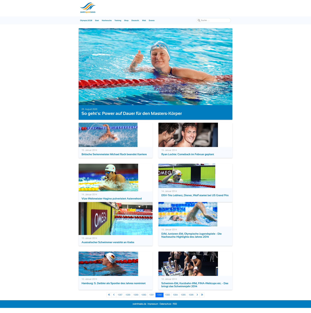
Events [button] (152, 20)
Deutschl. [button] (135, 20)
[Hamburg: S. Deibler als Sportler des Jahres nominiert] (108, 264)
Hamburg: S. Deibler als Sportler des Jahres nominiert (114, 283)
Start (97, 20)
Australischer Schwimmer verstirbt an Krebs (108, 242)
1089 (135, 295)
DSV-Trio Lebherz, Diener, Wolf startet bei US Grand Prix (195, 195)
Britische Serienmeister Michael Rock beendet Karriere (114, 154)
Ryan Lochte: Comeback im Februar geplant (187, 154)
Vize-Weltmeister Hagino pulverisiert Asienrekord (112, 198)
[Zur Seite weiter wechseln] (197, 295)
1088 (127, 295)
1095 (183, 295)
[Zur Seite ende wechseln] (202, 295)
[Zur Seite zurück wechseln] (114, 295)
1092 (159, 295)
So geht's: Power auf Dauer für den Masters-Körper (132, 113)
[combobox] (213, 20)
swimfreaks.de (139, 304)
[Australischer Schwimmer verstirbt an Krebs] (116, 218)
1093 (167, 295)
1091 (151, 295)
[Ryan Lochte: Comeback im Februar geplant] (188, 135)
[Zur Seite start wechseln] (109, 295)
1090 (143, 295)
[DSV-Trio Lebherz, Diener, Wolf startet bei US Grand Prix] (186, 176)
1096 (191, 295)
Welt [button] (144, 20)
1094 (175, 295)
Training (118, 20)
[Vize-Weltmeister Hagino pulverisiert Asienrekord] (108, 177)
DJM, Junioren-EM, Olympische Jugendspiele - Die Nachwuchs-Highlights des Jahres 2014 (191, 235)
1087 (120, 295)
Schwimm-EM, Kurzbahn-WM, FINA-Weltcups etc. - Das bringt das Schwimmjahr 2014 (194, 285)
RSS (175, 304)
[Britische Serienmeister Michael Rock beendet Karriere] (108, 135)
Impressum (153, 304)
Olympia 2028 (86, 20)
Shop (126, 20)
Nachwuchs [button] (107, 20)
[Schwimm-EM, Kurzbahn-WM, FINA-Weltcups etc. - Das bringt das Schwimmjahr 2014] (188, 264)
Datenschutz (165, 304)
